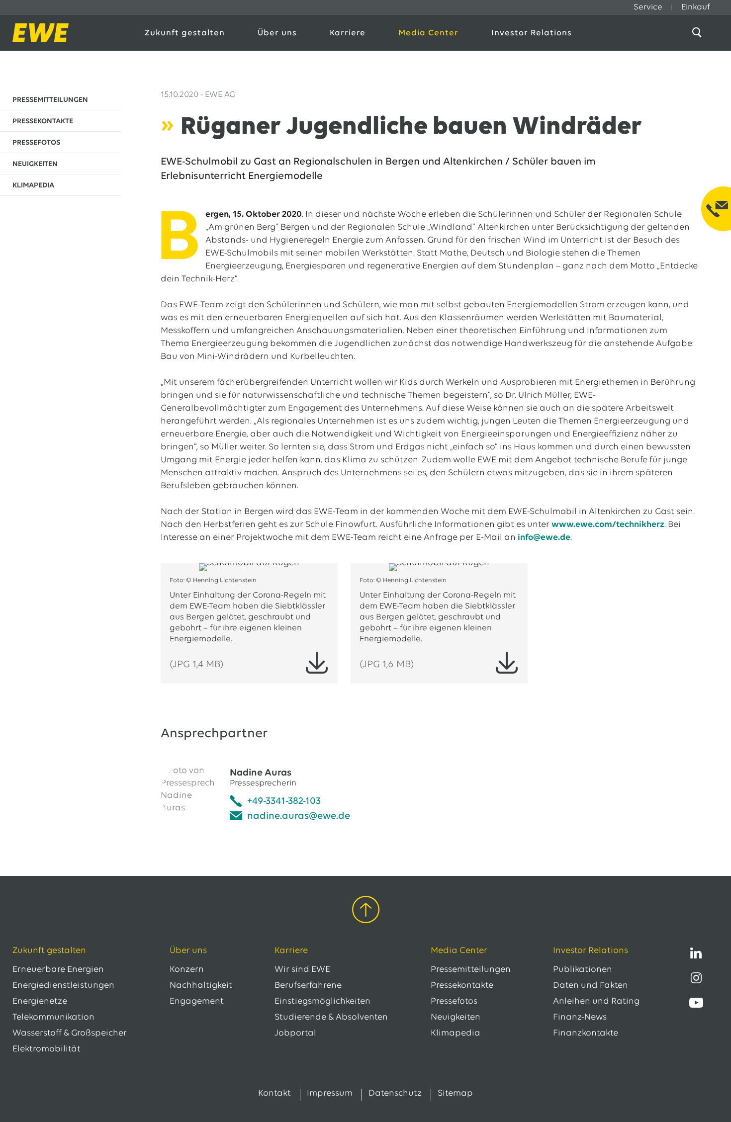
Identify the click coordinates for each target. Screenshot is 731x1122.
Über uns (277, 33)
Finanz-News (580, 1017)
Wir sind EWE (302, 969)
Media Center (428, 33)
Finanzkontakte (585, 1033)
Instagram (696, 977)
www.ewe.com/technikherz (607, 524)
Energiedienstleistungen (63, 985)
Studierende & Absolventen (331, 1017)
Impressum (330, 1093)
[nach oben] (365, 911)
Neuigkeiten (455, 1017)
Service (648, 7)
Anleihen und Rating (596, 1001)
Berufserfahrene (308, 985)
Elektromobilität (46, 1049)
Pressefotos (454, 1001)
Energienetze (39, 1001)
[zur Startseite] (67, 33)
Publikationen (582, 969)
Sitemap (455, 1093)
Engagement (197, 1001)
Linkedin (696, 953)
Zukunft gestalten (185, 33)
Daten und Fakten (590, 985)
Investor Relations (531, 33)
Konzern (187, 969)
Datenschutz (395, 1093)
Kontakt (274, 1093)
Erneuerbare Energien (58, 969)
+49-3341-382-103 (284, 801)
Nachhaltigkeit (201, 985)
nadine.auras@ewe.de (298, 816)
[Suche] (699, 33)
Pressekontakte (462, 985)
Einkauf (695, 7)
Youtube (696, 1002)
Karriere (348, 33)
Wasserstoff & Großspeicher (69, 1033)
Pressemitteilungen (471, 969)
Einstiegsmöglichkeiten (322, 1001)
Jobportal (295, 1033)
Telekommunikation (53, 1017)
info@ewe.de (544, 537)
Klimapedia (455, 1033)
